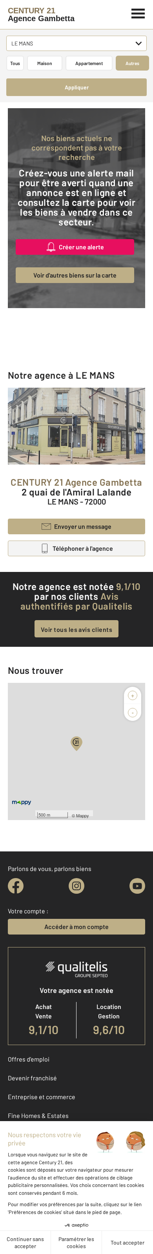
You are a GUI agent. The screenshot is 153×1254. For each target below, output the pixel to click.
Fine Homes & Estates (38, 1115)
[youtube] (137, 886)
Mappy (82, 815)
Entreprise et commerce (41, 1096)
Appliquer (77, 87)
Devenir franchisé (32, 1078)
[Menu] (138, 12)
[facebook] (16, 886)
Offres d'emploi (28, 1059)
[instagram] (76, 886)
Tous (15, 63)
